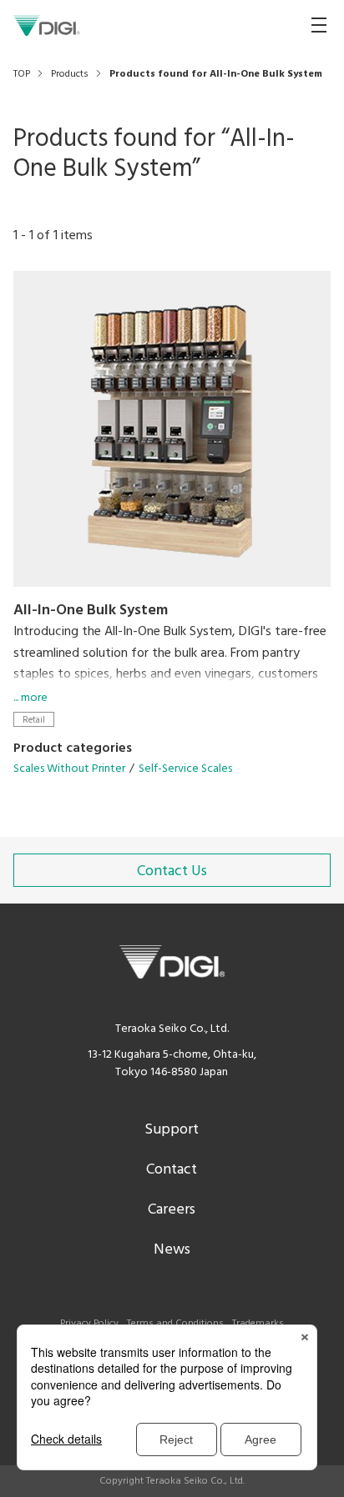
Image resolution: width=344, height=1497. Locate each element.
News (172, 1250)
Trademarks (258, 1323)
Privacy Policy (89, 1323)
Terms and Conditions (175, 1323)
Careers (171, 1210)
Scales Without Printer (69, 769)
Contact (171, 1170)
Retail (34, 720)
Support (171, 1130)
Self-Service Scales (185, 769)
